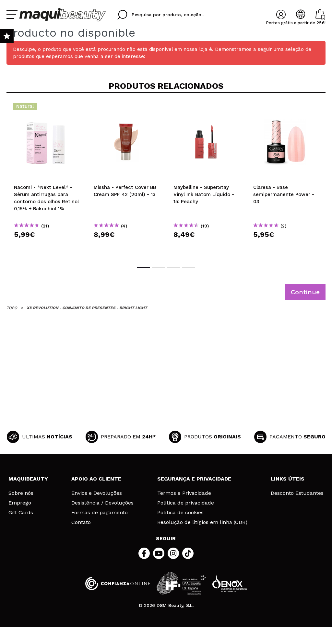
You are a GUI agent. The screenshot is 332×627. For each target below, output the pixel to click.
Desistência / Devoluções (102, 502)
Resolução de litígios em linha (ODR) (202, 522)
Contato (81, 522)
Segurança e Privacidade (194, 479)
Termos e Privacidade (184, 493)
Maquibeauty (28, 479)
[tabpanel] (46, 179)
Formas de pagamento (99, 512)
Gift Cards (20, 512)
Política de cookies (180, 512)
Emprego (19, 502)
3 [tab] (173, 267)
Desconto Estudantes (297, 493)
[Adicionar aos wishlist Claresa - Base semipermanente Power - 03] (285, 108)
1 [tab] (143, 267)
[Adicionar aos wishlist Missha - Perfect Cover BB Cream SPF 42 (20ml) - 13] (126, 108)
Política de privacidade (185, 502)
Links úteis (287, 479)
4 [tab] (188, 267)
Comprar (46, 246)
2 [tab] (158, 267)
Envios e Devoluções (96, 493)
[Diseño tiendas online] (229, 583)
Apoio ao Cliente (96, 479)
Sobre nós (20, 493)
